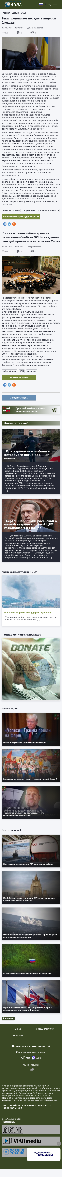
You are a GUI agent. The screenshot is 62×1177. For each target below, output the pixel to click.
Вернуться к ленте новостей (31, 1046)
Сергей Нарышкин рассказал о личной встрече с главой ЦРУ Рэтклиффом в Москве (30, 524)
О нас (18, 1029)
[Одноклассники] (14, 224)
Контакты (18, 1035)
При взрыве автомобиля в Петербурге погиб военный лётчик (27, 455)
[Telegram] (9, 224)
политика (31, 371)
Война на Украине (11, 210)
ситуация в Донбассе (48, 210)
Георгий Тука (29, 210)
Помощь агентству (44, 1029)
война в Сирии (9, 371)
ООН (21, 371)
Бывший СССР (19, 13)
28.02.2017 (12, 28)
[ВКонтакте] (4, 224)
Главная (6, 13)
